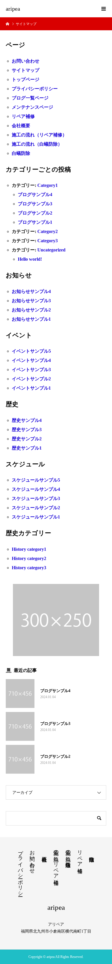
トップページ (25, 79)
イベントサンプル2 (31, 378)
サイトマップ (25, 70)
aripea (13, 8)
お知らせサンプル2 (31, 309)
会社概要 (21, 125)
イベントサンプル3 (31, 369)
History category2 (29, 558)
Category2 (47, 231)
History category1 (29, 549)
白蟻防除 (21, 153)
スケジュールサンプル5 (36, 480)
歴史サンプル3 (27, 429)
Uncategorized (51, 249)
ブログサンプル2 (35, 213)
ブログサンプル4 (35, 194)
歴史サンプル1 (27, 448)
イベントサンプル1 (31, 388)
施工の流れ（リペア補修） (39, 134)
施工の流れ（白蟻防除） (37, 144)
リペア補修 (23, 116)
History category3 (29, 567)
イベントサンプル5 (31, 351)
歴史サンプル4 (27, 420)
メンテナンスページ (32, 107)
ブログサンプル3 (35, 203)
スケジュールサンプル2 (36, 507)
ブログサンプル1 (35, 222)
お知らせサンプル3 (31, 300)
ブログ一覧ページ (30, 97)
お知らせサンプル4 (31, 291)
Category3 (47, 240)
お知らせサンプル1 (31, 319)
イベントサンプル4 (31, 360)
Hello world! (30, 259)
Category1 (47, 185)
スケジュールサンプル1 (36, 516)
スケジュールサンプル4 (36, 489)
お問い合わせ (25, 61)
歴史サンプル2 (27, 438)
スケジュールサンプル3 (36, 498)
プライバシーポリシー (35, 88)
